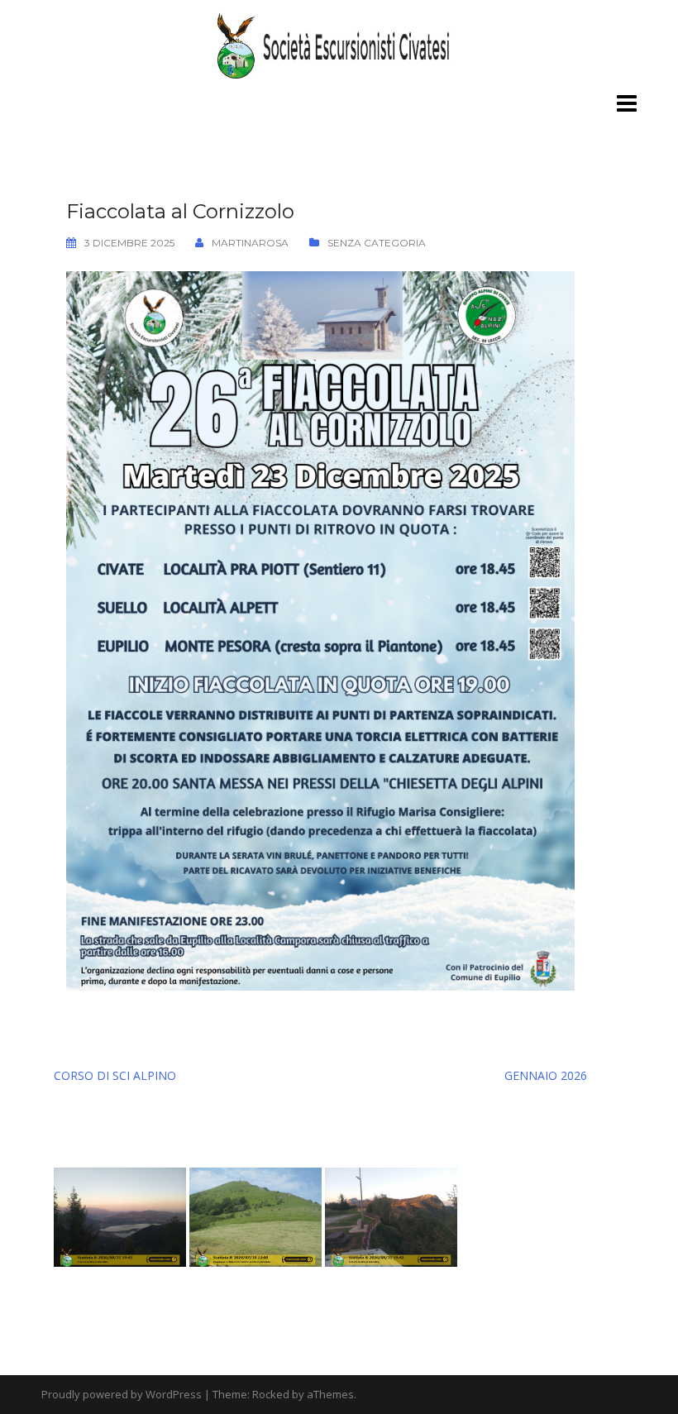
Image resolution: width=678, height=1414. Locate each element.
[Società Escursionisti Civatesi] (339, 44)
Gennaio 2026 (545, 1075)
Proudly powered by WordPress (121, 1394)
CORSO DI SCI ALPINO (115, 1075)
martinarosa (250, 242)
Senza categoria (376, 242)
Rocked (270, 1394)
